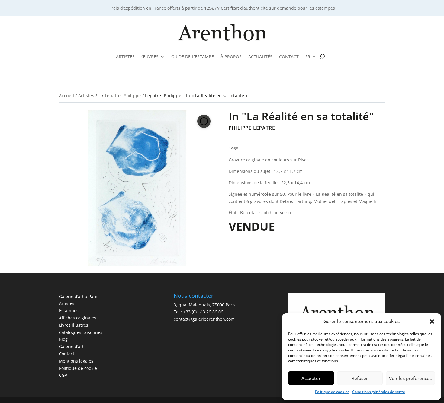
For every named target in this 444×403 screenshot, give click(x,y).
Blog (63, 339)
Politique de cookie (78, 368)
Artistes (86, 95)
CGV (63, 375)
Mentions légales (76, 361)
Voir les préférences (410, 378)
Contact (66, 354)
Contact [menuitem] (289, 56)
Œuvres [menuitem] (150, 56)
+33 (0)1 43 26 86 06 (203, 312)
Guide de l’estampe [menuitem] (192, 56)
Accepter (310, 378)
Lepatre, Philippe (123, 95)
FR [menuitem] (307, 56)
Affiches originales (77, 318)
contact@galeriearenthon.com (204, 319)
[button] (432, 322)
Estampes (69, 310)
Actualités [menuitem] (260, 56)
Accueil (66, 95)
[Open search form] (322, 56)
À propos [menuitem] (231, 56)
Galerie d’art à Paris (78, 296)
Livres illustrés (73, 325)
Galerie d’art (71, 346)
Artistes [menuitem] (125, 56)
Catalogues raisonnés (80, 332)
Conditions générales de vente (378, 391)
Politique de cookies (332, 391)
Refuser (360, 378)
